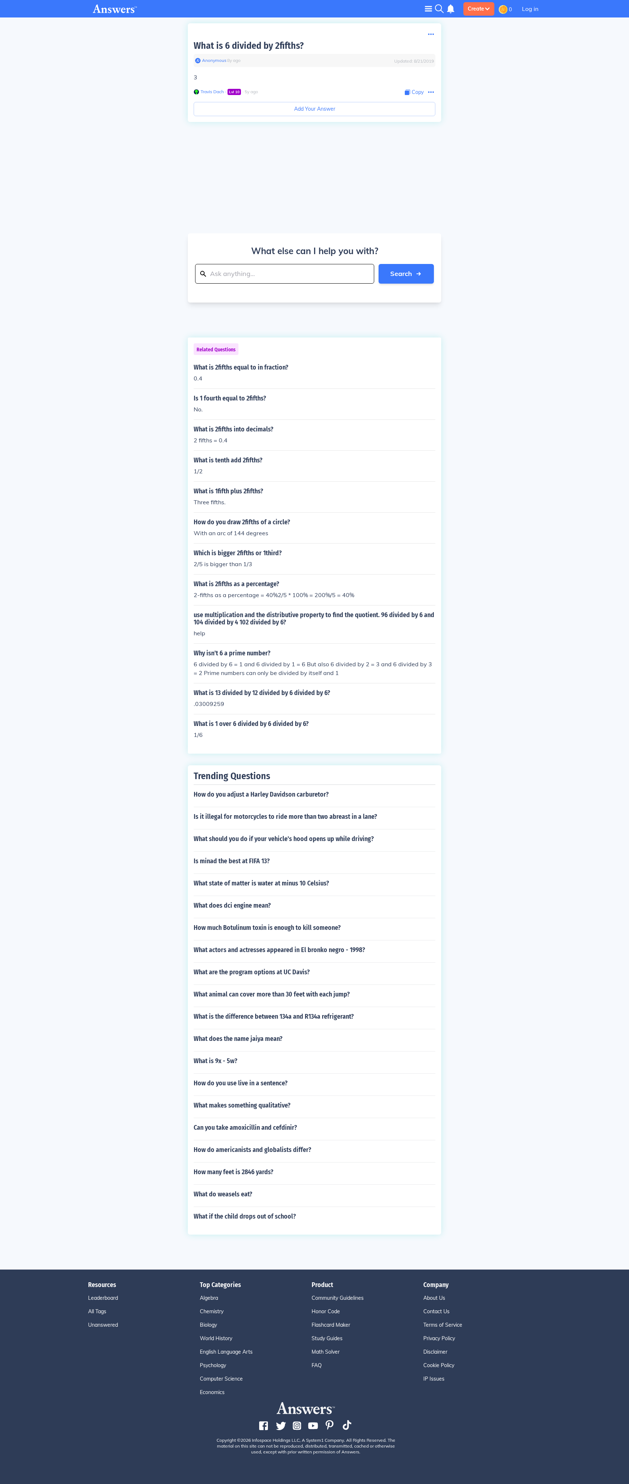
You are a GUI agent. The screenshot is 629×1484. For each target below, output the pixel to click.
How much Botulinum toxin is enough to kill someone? (267, 928)
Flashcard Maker (331, 1325)
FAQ (317, 1365)
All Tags (97, 1311)
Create (476, 8)
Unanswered (103, 1325)
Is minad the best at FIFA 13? (232, 861)
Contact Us (436, 1311)
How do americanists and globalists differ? (252, 1150)
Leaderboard (103, 1298)
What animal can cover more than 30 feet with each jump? (272, 994)
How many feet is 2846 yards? (233, 1172)
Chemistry (211, 1311)
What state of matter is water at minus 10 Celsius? (261, 883)
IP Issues (433, 1379)
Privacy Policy (439, 1338)
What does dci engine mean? (232, 905)
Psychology (213, 1365)
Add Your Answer (314, 109)
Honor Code (326, 1311)
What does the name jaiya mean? (238, 1039)
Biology (208, 1325)
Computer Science (221, 1379)
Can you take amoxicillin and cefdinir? (245, 1128)
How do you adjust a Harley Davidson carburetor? (261, 794)
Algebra (209, 1298)
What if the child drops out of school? (245, 1216)
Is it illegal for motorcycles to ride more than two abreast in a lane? (285, 817)
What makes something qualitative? (242, 1105)
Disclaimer (435, 1352)
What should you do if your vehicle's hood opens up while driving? (284, 839)
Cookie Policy (438, 1365)
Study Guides (327, 1338)
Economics (212, 1392)
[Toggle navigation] (428, 8)
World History (216, 1338)
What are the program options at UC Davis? (252, 972)
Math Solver (326, 1352)
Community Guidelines (338, 1298)
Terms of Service (442, 1325)
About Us (434, 1298)
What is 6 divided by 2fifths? (249, 45)
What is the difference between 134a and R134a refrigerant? (274, 1017)
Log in (530, 8)
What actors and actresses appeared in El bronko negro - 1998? (279, 950)
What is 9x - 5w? (215, 1061)
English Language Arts (226, 1352)
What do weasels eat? (223, 1194)
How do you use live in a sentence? (241, 1083)
